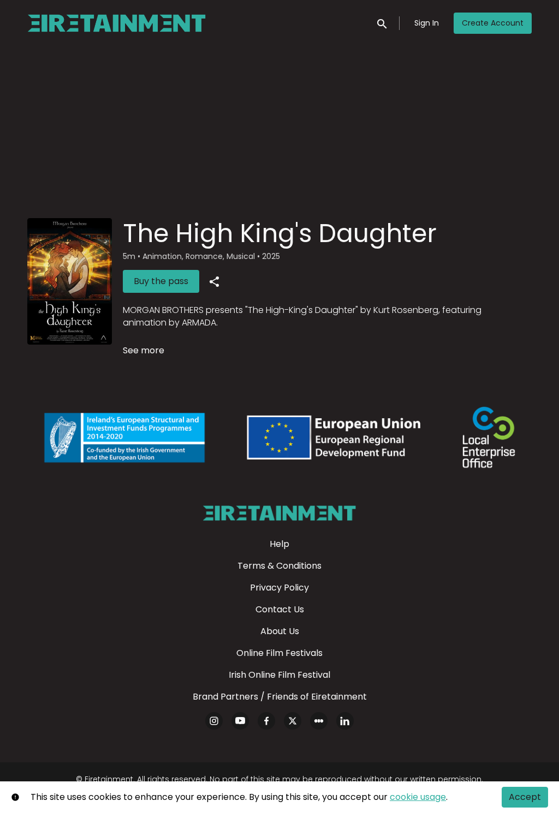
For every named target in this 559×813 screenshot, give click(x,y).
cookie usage (418, 797)
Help (279, 544)
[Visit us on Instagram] (214, 721)
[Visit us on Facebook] (266, 721)
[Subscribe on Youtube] (240, 721)
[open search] (383, 22)
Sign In (426, 22)
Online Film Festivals (279, 653)
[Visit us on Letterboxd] (319, 721)
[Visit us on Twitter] (292, 721)
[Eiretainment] (279, 513)
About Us (279, 631)
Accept (525, 797)
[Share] (214, 281)
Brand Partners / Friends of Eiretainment (280, 696)
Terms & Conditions (279, 565)
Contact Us (279, 609)
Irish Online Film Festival (279, 675)
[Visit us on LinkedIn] (345, 721)
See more (143, 350)
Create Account (493, 22)
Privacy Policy (279, 587)
